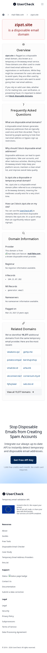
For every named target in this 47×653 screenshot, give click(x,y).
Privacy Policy (8, 616)
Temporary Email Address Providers (17, 557)
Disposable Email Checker (13, 546)
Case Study (7, 552)
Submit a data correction (13, 592)
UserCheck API (26, 210)
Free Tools (6, 541)
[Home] (3, 14)
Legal (4, 605)
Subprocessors (8, 621)
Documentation (9, 586)
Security (5, 611)
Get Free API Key (23, 460)
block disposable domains (21, 96)
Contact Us (6, 581)
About (4, 530)
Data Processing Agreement (14, 632)
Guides (5, 536)
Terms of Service (9, 627)
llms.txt (5, 562)
